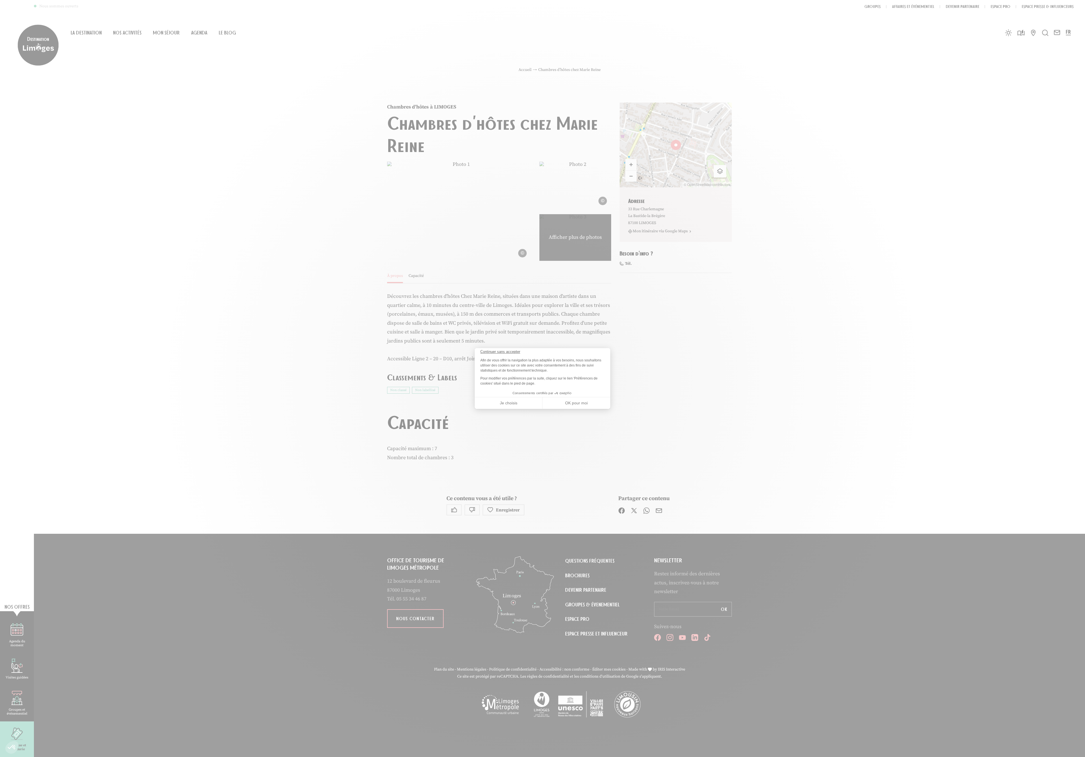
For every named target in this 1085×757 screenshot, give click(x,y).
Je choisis (508, 403)
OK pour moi (576, 403)
